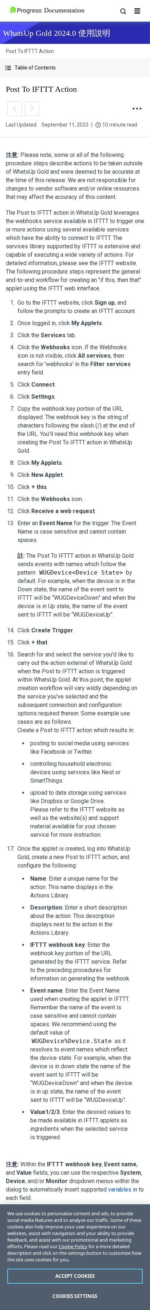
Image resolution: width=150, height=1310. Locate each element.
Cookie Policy (73, 1246)
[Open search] (122, 11)
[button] (75, 68)
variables (119, 1189)
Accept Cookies (75, 1276)
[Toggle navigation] (137, 11)
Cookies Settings (74, 1296)
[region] (75, 1257)
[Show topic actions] (137, 108)
